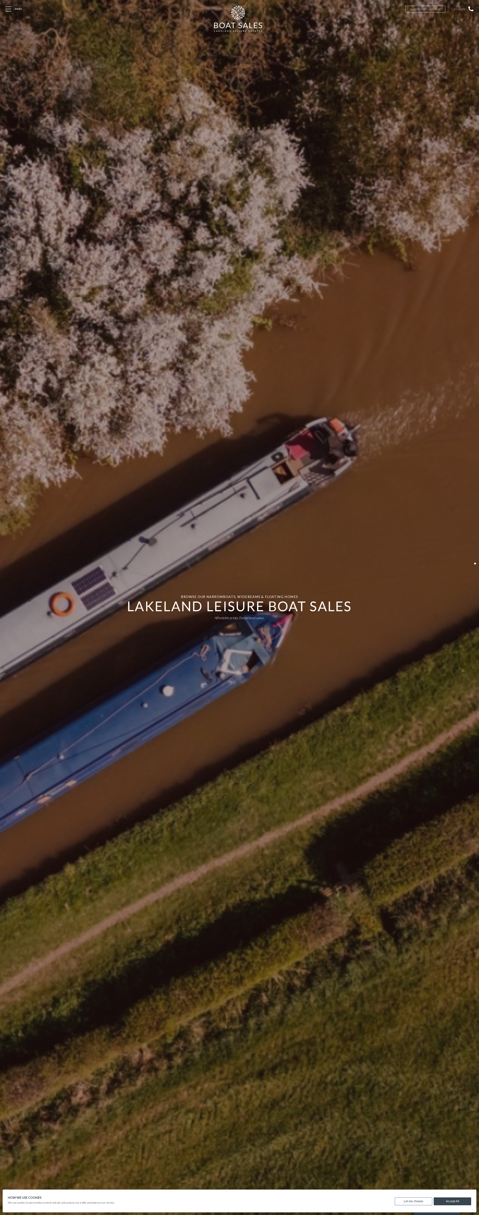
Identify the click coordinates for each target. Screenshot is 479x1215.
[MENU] (8, 9)
